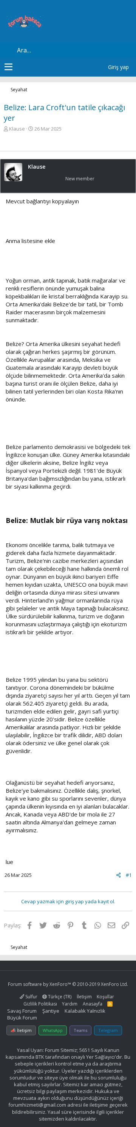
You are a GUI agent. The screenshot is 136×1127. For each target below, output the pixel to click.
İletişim (84, 996)
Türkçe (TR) (59, 996)
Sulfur (30, 996)
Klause (17, 128)
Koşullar (105, 996)
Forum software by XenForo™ (68, 984)
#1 (128, 875)
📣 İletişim (21, 1030)
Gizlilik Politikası (40, 1004)
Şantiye (50, 1010)
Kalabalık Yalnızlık (85, 1010)
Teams (80, 1030)
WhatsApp (53, 1030)
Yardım (69, 1004)
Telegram (108, 1030)
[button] (8, 67)
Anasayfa (92, 1004)
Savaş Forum (22, 1010)
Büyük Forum (22, 1017)
